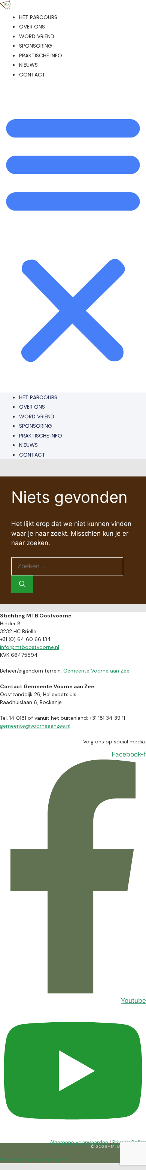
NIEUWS (28, 65)
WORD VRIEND (36, 36)
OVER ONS (32, 26)
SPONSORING (35, 45)
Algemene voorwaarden (79, 1142)
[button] (73, 238)
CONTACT (32, 74)
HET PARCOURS (38, 17)
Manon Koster (51, 1160)
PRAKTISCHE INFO (40, 55)
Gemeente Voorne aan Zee (96, 670)
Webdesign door (18, 1160)
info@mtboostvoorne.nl (29, 647)
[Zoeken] (22, 584)
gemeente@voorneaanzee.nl (35, 725)
